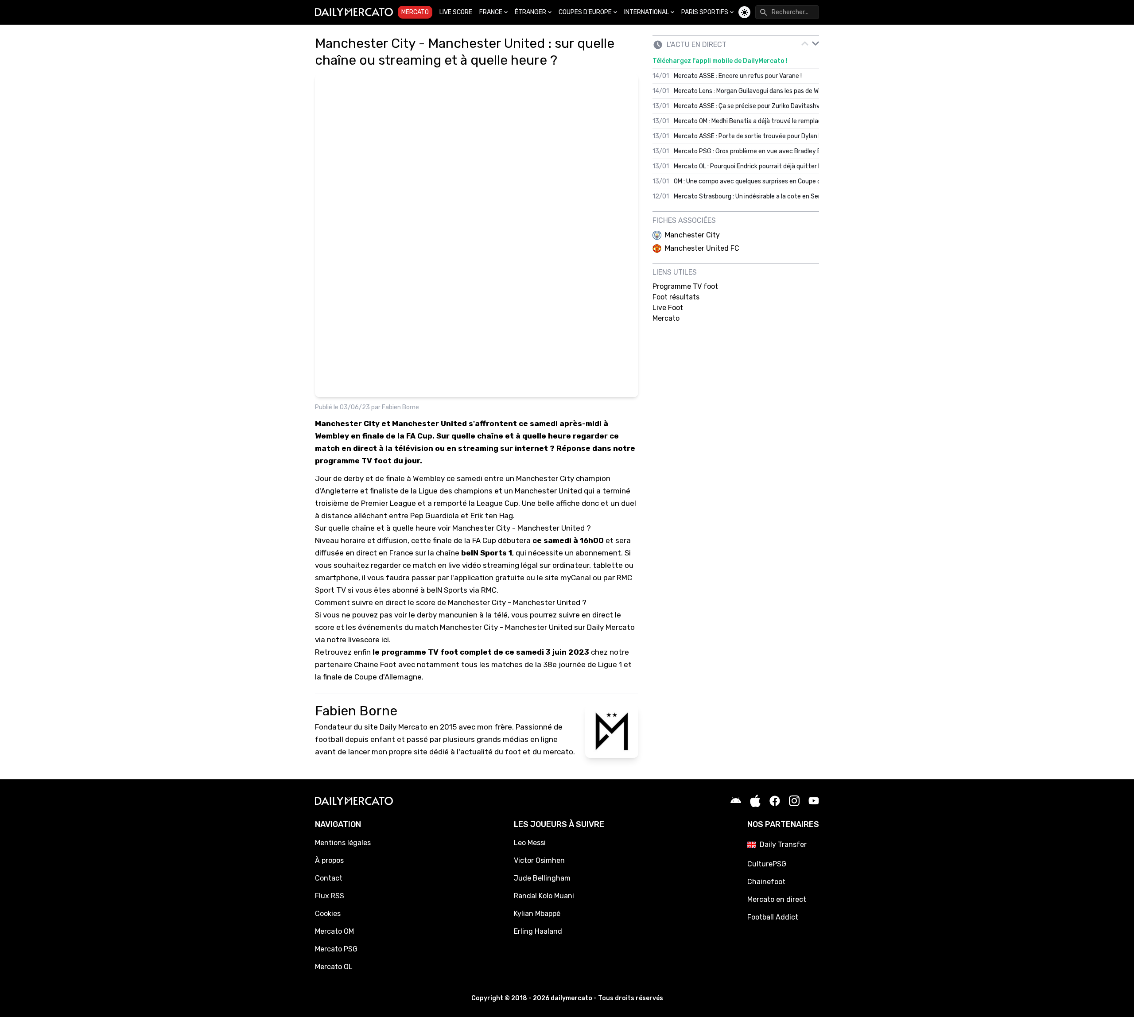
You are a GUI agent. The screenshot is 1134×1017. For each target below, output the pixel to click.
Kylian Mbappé (537, 913)
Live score (455, 12)
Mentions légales (343, 842)
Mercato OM (334, 931)
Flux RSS (329, 896)
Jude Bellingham (542, 878)
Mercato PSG (336, 949)
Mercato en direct (776, 899)
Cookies (328, 913)
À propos (329, 860)
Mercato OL (334, 967)
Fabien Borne (400, 407)
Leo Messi (530, 842)
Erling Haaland (538, 931)
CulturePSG (766, 864)
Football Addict (772, 917)
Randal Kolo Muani (544, 896)
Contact (328, 878)
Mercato (415, 12)
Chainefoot (766, 881)
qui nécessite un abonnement (568, 552)
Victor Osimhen (539, 860)
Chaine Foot (375, 664)
